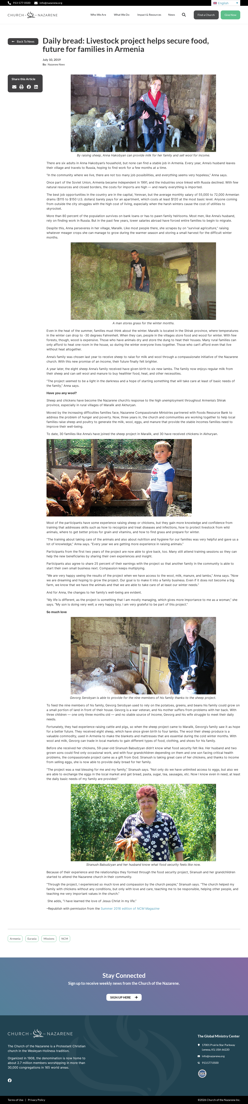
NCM (64, 938)
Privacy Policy (36, 1099)
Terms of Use (15, 1099)
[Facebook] (10, 1080)
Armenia (15, 938)
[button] (14, 86)
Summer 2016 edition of (130, 908)
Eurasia (32, 938)
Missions (49, 938)
